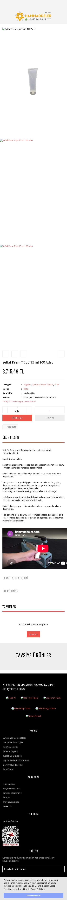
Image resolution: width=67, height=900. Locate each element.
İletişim (6, 797)
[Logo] (33, 16)
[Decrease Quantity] (5, 410)
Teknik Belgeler (10, 746)
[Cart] (53, 4)
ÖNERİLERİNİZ (10, 591)
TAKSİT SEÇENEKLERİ (15, 578)
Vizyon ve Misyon (11, 788)
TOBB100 (7, 806)
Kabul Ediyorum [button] (33, 895)
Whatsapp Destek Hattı (14, 737)
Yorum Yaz (33, 634)
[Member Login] (45, 4)
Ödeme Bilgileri (10, 751)
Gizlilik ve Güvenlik (12, 755)
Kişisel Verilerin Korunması (16, 760)
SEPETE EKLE (17, 418)
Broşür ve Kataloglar (13, 742)
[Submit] (60, 869)
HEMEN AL (49, 418)
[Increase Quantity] (29, 410)
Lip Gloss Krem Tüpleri (42, 384)
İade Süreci (8, 769)
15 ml (56, 384)
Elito (26, 389)
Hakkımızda (9, 783)
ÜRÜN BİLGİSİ (10, 437)
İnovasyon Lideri (11, 801)
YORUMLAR (9, 606)
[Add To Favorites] (50, 409)
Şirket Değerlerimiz (12, 792)
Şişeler (27, 384)
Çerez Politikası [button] (38, 889)
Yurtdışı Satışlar (10, 821)
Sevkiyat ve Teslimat (13, 764)
